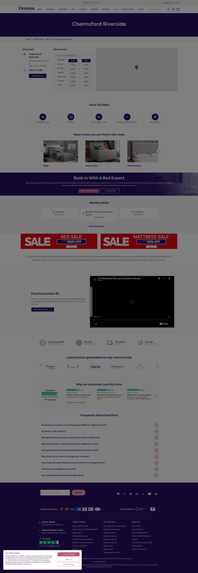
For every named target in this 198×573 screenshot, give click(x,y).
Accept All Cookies (68, 554)
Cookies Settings (68, 564)
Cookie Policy (27, 564)
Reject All (68, 559)
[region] (42, 560)
